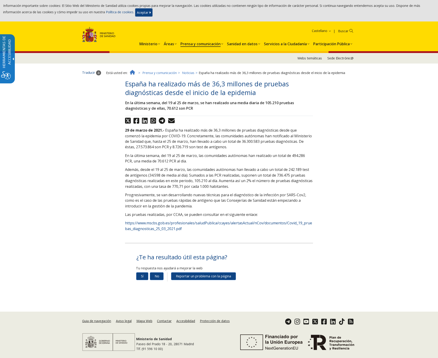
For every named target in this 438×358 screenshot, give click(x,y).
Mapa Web (144, 321)
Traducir (89, 72)
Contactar (164, 321)
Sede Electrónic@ (340, 58)
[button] (315, 30)
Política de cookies (119, 12)
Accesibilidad (185, 321)
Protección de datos (215, 321)
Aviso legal (124, 321)
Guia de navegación (96, 321)
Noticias (188, 73)
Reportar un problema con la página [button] (203, 276)
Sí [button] (142, 276)
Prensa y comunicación (159, 73)
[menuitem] (148, 43)
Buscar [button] (343, 31)
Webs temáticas (309, 58)
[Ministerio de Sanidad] (99, 35)
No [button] (157, 276)
